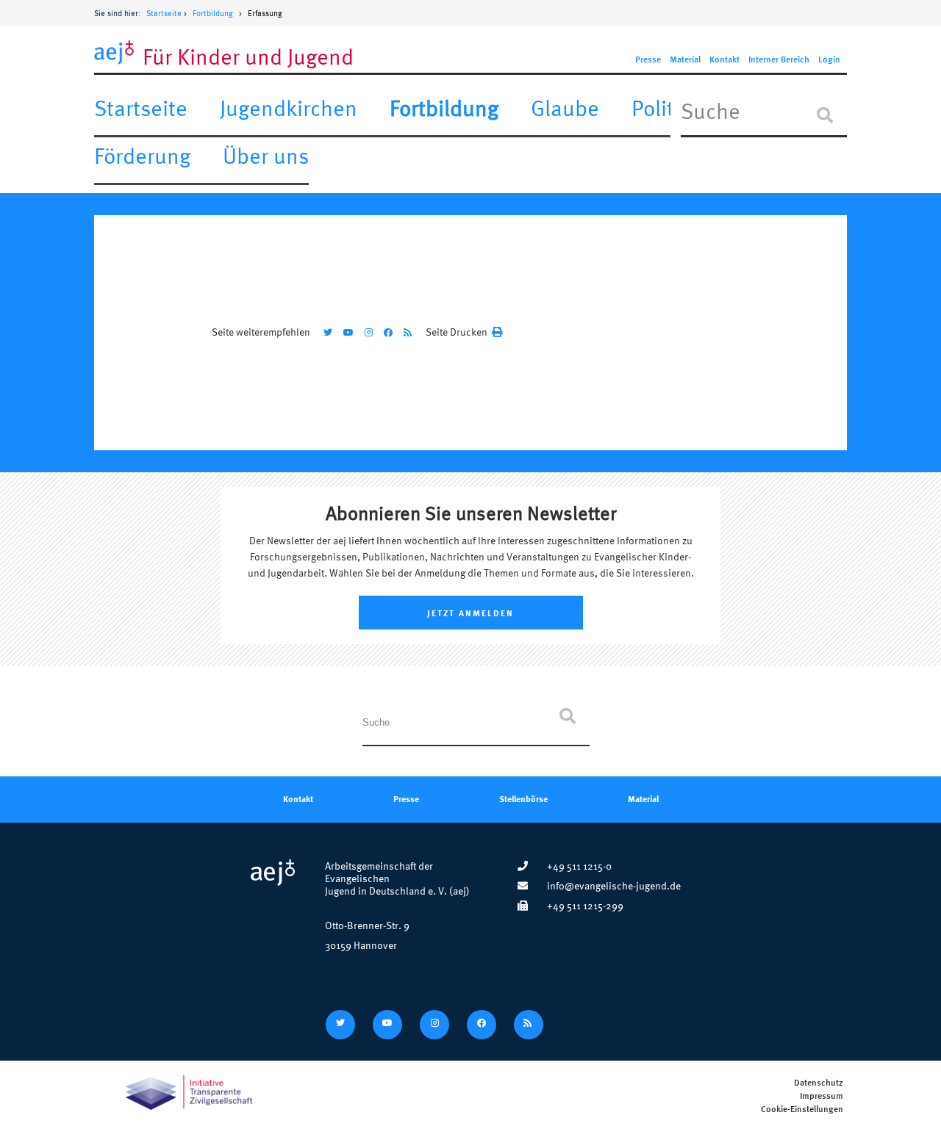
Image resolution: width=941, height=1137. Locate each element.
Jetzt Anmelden (470, 612)
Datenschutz (818, 1083)
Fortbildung (213, 13)
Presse (648, 59)
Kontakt (724, 59)
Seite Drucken (456, 331)
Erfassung (265, 13)
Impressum (821, 1096)
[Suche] (825, 115)
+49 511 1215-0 (579, 865)
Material (685, 59)
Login (829, 59)
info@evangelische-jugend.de (614, 885)
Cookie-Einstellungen (802, 1109)
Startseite (164, 13)
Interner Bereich (778, 59)
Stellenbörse (523, 798)
